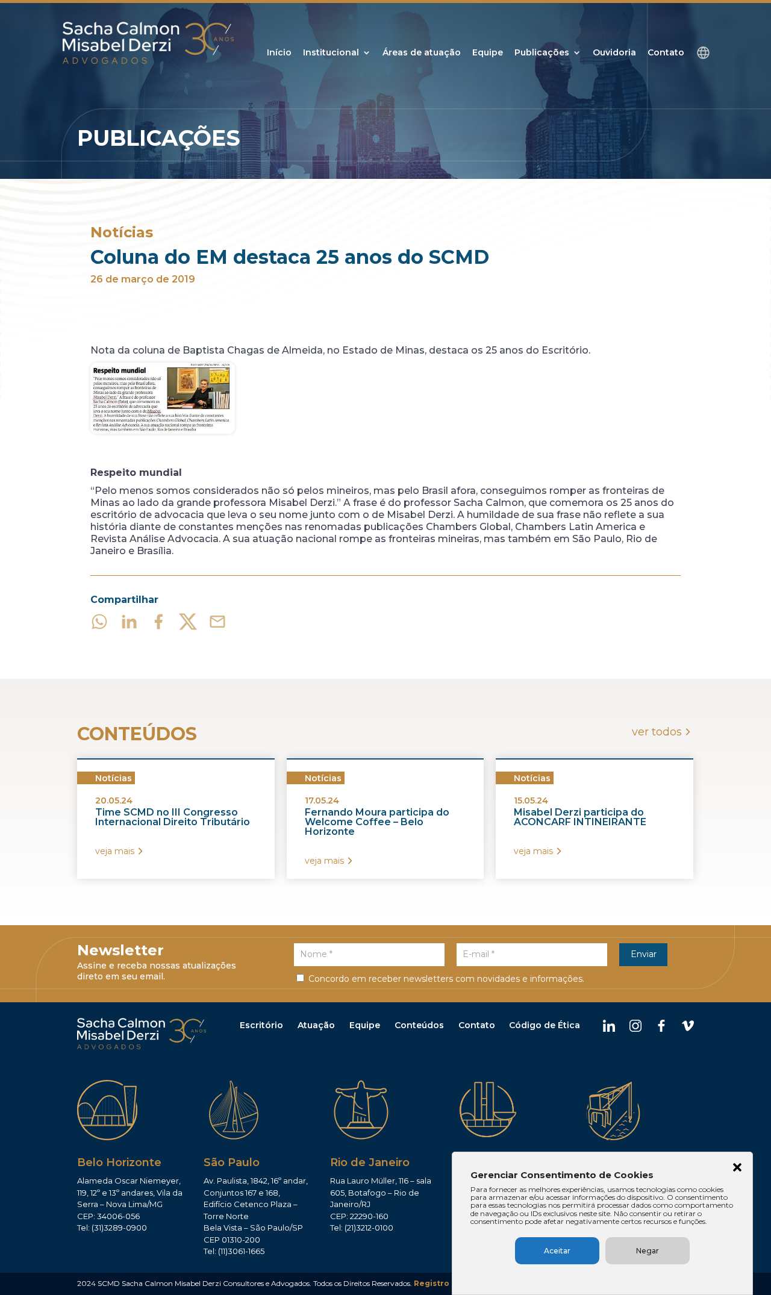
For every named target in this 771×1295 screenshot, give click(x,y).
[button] (737, 1168)
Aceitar (557, 1250)
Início (279, 53)
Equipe (487, 53)
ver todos (657, 731)
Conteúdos (419, 1025)
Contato (666, 53)
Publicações (541, 53)
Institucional (331, 53)
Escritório (261, 1025)
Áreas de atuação (421, 53)
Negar (647, 1250)
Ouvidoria (614, 53)
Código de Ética (544, 1025)
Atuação (316, 1025)
